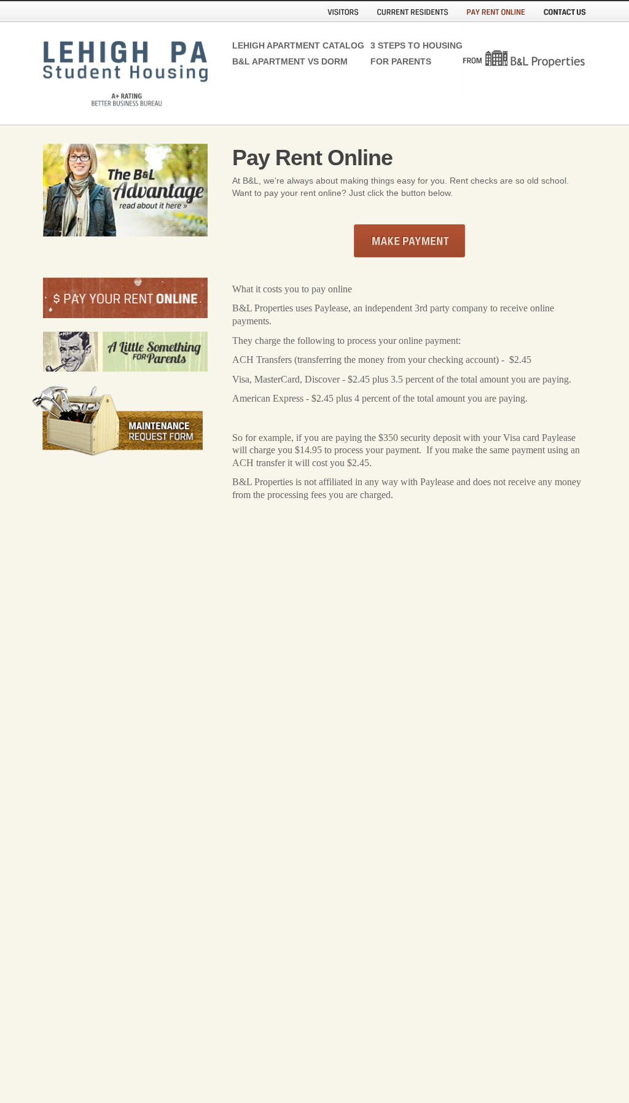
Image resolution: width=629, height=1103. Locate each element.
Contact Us (565, 15)
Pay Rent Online (496, 15)
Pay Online (409, 240)
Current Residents (412, 15)
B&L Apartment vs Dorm (281, 61)
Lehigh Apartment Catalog (281, 45)
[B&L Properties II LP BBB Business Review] (137, 501)
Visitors (343, 15)
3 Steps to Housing (411, 45)
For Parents (400, 61)
